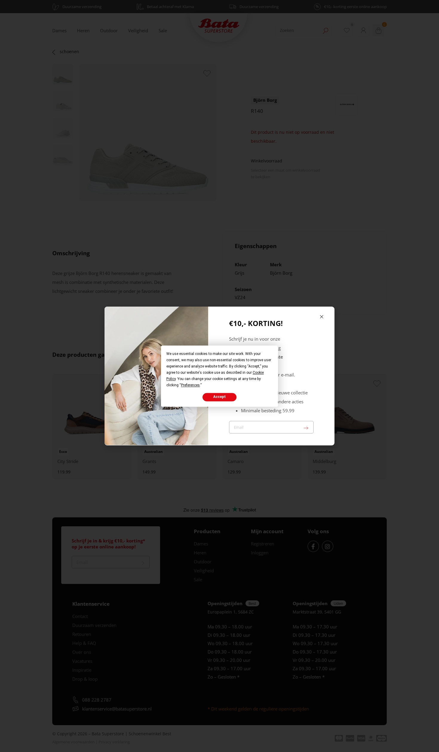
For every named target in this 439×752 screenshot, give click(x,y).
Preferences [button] (190, 385)
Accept (219, 397)
